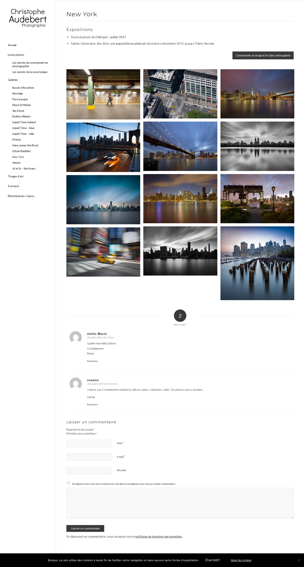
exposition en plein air (131, 43)
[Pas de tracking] (299, 560)
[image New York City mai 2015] (104, 96)
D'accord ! (212, 560)
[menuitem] (28, 45)
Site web (121, 470)
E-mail (121, 456)
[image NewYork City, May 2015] (104, 253)
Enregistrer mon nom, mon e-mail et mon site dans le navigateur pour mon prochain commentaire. (123, 483)
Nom (120, 443)
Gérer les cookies (241, 560)
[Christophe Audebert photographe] (28, 18)
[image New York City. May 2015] (258, 95)
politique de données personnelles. (158, 536)
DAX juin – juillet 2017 (110, 37)
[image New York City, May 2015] (181, 95)
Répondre (92, 361)
